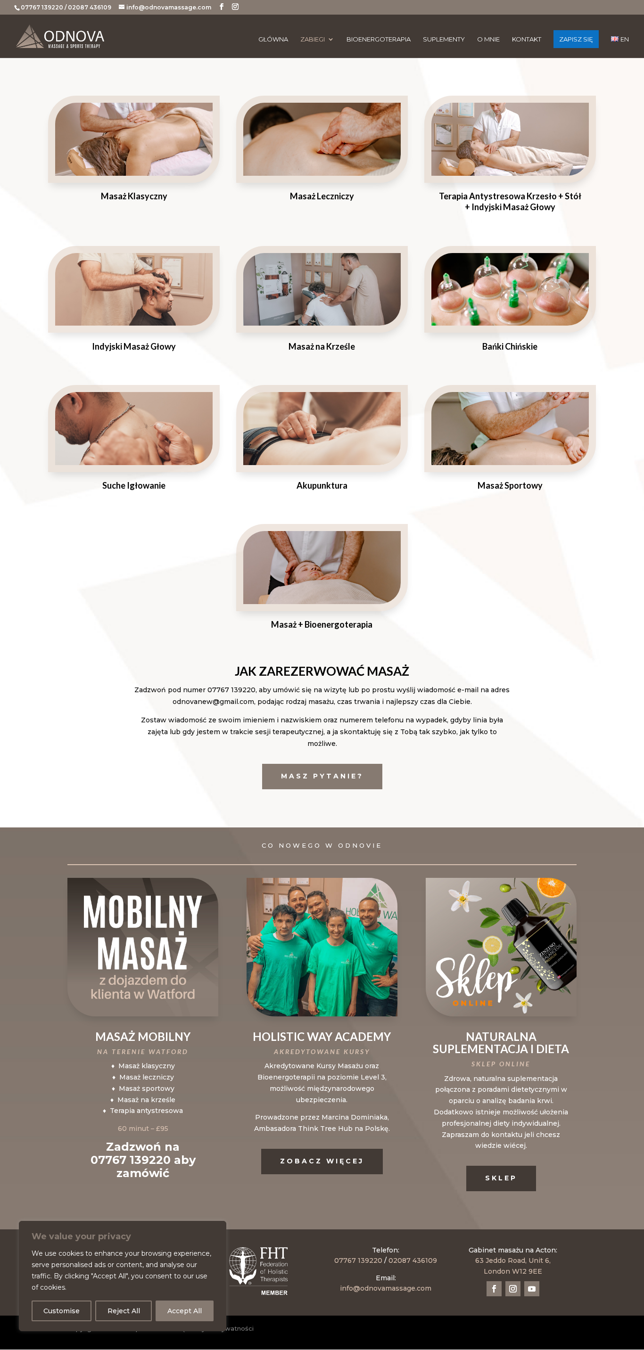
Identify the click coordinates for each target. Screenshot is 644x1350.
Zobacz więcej (322, 1161)
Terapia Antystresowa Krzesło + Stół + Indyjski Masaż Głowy (510, 201)
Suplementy (444, 39)
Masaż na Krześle (322, 346)
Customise (61, 1311)
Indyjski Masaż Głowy (134, 346)
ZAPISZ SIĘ (576, 39)
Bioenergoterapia (379, 39)
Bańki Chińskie (509, 346)
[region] (122, 1276)
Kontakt (526, 39)
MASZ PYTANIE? (322, 776)
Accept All (184, 1311)
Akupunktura (322, 485)
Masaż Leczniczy (322, 196)
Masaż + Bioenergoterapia (321, 624)
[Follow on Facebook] (494, 1288)
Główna (273, 39)
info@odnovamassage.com (385, 1288)
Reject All (123, 1311)
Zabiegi (312, 39)
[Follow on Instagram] (512, 1288)
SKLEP (501, 1178)
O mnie (488, 39)
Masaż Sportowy (510, 485)
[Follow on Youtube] (531, 1288)
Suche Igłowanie (133, 485)
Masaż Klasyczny (134, 196)
